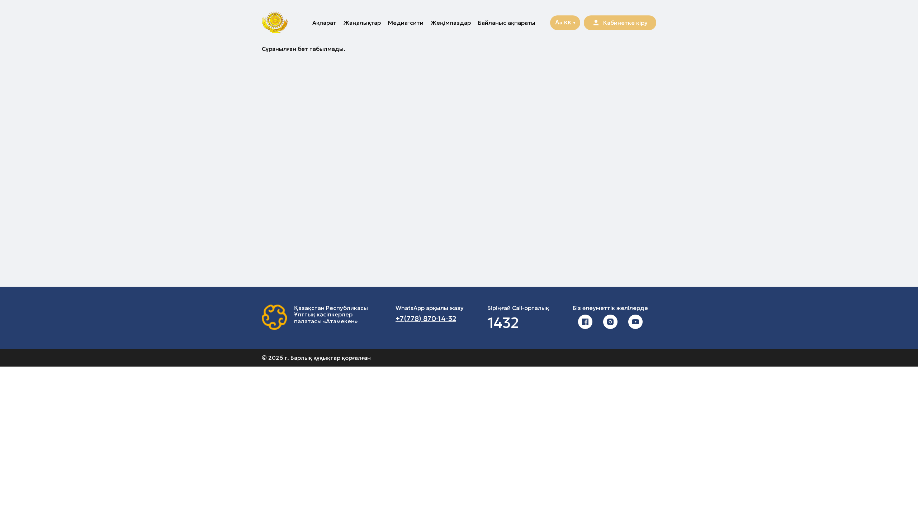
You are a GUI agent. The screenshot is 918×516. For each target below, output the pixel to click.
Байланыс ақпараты (506, 22)
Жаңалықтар (362, 22)
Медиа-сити (405, 22)
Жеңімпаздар (451, 22)
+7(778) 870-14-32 (426, 318)
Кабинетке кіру (625, 22)
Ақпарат (324, 22)
